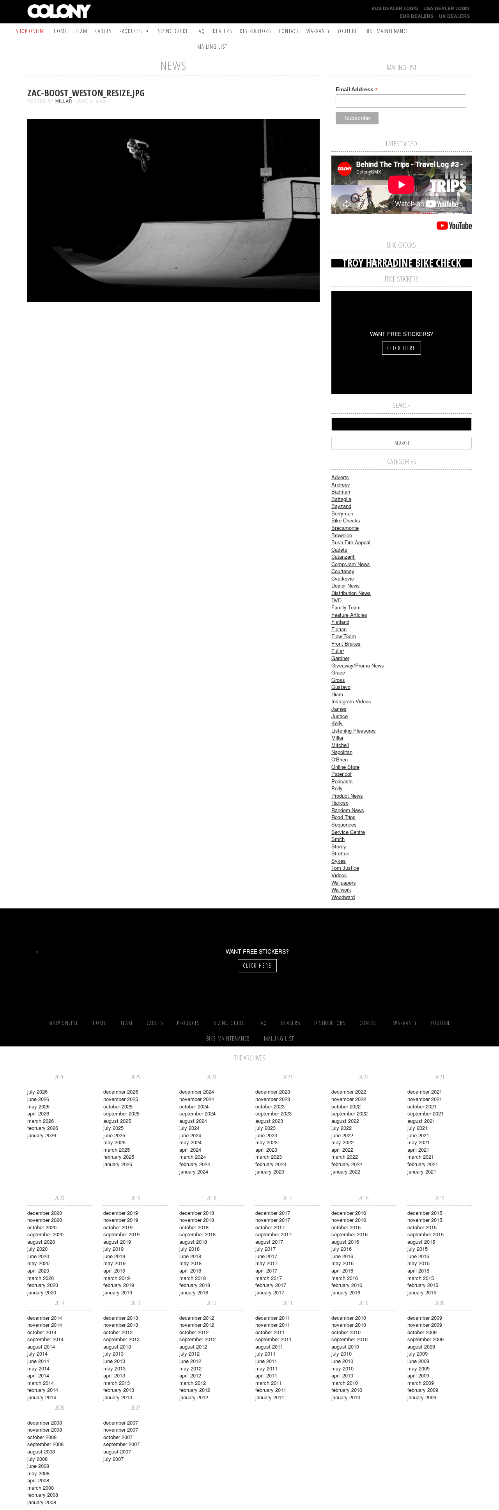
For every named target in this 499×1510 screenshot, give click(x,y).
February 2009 (422, 1389)
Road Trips (343, 817)
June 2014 (38, 1361)
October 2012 (194, 1332)
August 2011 (269, 1346)
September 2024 (197, 1113)
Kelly (337, 723)
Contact (289, 31)
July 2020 (37, 1248)
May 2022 (342, 1142)
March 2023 (268, 1156)
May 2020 (38, 1263)
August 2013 (117, 1346)
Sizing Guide (173, 31)
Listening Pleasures (353, 730)
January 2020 (41, 1292)
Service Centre (348, 832)
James (339, 708)
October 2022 (346, 1106)
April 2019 (114, 1270)
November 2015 (424, 1219)
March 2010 (344, 1382)
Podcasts (342, 781)
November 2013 (120, 1324)
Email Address (357, 89)
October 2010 (346, 1332)
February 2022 (346, 1164)
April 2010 (342, 1375)
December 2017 (272, 1212)
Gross (338, 679)
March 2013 (116, 1382)
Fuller (337, 651)
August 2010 (345, 1346)
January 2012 (193, 1397)
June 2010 (342, 1361)
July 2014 (37, 1353)
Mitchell (340, 745)
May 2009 (418, 1368)
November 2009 (424, 1324)
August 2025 (117, 1120)
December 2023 (272, 1091)
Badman (340, 491)
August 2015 (421, 1241)
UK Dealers (454, 15)
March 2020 (40, 1278)
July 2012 (189, 1353)
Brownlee (341, 535)
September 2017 (273, 1234)
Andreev (340, 484)
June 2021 (418, 1135)
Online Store (345, 766)
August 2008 (41, 1451)
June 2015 (418, 1256)
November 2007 (120, 1429)
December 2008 (44, 1422)
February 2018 (194, 1285)
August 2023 (269, 1120)
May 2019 (114, 1263)
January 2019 (117, 1292)
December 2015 (424, 1212)
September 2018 (197, 1234)
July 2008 (37, 1458)
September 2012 (197, 1339)
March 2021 (420, 1156)
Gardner (340, 658)
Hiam (337, 694)
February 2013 (118, 1389)
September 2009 (425, 1339)
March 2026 (40, 1120)
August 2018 (193, 1241)
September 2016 (349, 1234)
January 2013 (117, 1397)
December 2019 (120, 1212)
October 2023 (270, 1106)
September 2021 (425, 1113)
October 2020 (42, 1227)
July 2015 (417, 1248)
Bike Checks (345, 520)
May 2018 (190, 1263)
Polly (337, 788)
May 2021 (418, 1142)
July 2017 (265, 1248)
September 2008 (45, 1444)
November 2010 (348, 1324)
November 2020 (44, 1219)
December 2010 (348, 1317)
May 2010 (342, 1368)
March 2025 (116, 1149)
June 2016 (342, 1256)
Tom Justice (345, 867)
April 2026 (38, 1113)
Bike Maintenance (387, 31)
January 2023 (269, 1171)
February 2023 (270, 1164)
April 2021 (418, 1149)
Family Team (346, 607)
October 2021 (422, 1106)
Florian (339, 629)
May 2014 (38, 1368)
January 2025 (117, 1164)
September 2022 (349, 1113)
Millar (63, 101)
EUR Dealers (417, 15)
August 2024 (193, 1120)
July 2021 (417, 1127)
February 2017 (270, 1285)
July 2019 (113, 1248)
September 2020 (45, 1234)
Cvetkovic (342, 578)
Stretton (340, 853)
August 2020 (41, 1241)
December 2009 (424, 1317)
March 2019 (116, 1278)
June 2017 (266, 1256)
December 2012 (196, 1317)
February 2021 (422, 1164)
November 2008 (44, 1429)
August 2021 (421, 1120)
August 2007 (117, 1451)
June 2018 (190, 1256)
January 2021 (421, 1171)
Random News (347, 810)
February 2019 (118, 1285)
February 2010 (346, 1389)
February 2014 (42, 1389)
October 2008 (42, 1437)
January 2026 (41, 1135)
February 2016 (346, 1285)
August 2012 (193, 1346)
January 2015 (421, 1292)
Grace (338, 672)
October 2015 (422, 1227)
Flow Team (343, 636)
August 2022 (345, 1120)
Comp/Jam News (350, 564)
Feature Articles (349, 614)
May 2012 (190, 1368)
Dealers (222, 31)
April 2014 (38, 1375)
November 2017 (272, 1219)
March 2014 (40, 1382)
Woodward (343, 897)
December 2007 (120, 1422)
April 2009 (418, 1375)
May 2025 (114, 1142)
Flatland (340, 621)
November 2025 (120, 1099)
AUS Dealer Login (395, 8)
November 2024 (196, 1099)
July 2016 (341, 1248)
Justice (339, 716)
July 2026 (37, 1091)
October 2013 (118, 1332)
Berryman (342, 513)
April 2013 (114, 1375)
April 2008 (38, 1480)
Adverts (340, 477)
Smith (338, 839)
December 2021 (424, 1091)
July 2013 (113, 1353)
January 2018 (193, 1292)
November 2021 (424, 1099)
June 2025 (114, 1135)
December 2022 (348, 1091)
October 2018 (194, 1227)
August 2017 (269, 1241)
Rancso (340, 802)
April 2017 (266, 1270)
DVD (336, 600)
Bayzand (341, 506)
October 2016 (346, 1227)
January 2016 (345, 1292)
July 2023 (265, 1127)
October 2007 (118, 1437)
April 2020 (38, 1270)
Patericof (341, 773)
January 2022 (345, 1171)
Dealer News (345, 585)
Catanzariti (343, 556)
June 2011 (266, 1361)
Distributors (255, 31)
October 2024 (194, 1106)
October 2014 (42, 1332)
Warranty (318, 31)
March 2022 (344, 1156)
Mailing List (212, 46)
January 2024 (193, 1171)
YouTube (347, 31)
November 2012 (196, 1324)
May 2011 (266, 1368)
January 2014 (41, 1397)
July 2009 (417, 1353)
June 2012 (190, 1361)
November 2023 (272, 1099)
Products (130, 31)
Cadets (103, 31)
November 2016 (348, 1219)
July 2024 (189, 1127)
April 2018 (190, 1270)
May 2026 (38, 1106)
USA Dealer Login (446, 8)
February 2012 (194, 1389)
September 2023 (273, 1113)
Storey (338, 846)
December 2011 (272, 1317)
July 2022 (341, 1127)
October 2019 (118, 1227)
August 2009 (421, 1346)
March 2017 (268, 1278)
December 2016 (348, 1212)
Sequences (344, 824)
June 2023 (266, 1135)
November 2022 (348, 1099)
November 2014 (44, 1324)
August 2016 (345, 1241)
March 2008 (40, 1487)
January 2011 (269, 1397)
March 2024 (192, 1156)
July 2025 (113, 1127)
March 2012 (192, 1382)
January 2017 (269, 1292)
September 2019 (121, 1234)
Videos (339, 875)
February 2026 (42, 1127)
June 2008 (38, 1465)
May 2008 (38, 1473)
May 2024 (190, 1142)
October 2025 (118, 1106)
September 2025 (121, 1113)
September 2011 (273, 1339)
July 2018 (189, 1248)
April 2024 (190, 1149)
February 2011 (270, 1389)
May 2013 (114, 1368)
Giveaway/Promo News (357, 665)
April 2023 (266, 1149)
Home (60, 31)
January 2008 (41, 1502)
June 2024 (190, 1135)
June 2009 (418, 1361)
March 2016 (344, 1278)
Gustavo (340, 686)
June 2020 (38, 1256)
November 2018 (196, 1219)
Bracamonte (345, 527)
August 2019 (117, 1241)
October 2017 (270, 1227)
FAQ (200, 31)
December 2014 (44, 1317)
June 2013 (114, 1361)
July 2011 (265, 1353)
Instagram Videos (351, 701)
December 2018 (196, 1212)
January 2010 (345, 1397)
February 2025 (118, 1156)
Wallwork (341, 889)
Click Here (401, 348)
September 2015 (425, 1234)
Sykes (338, 860)
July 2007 (113, 1458)
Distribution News (351, 593)
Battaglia (341, 499)
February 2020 (42, 1285)
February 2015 (422, 1285)
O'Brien (339, 759)
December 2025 (120, 1091)
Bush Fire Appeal (350, 542)
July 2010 (341, 1353)
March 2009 (420, 1382)
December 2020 (44, 1212)
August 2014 (41, 1346)
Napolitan (341, 752)
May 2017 (266, 1263)
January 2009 (421, 1397)
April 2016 (342, 1270)
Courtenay (342, 571)
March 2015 (420, 1278)
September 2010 (349, 1339)
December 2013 (120, 1317)
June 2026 (38, 1099)
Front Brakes (346, 643)
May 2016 (342, 1263)
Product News (347, 795)
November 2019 (120, 1219)
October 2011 (270, 1332)
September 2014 (45, 1339)
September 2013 (121, 1339)
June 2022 (342, 1135)
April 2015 (418, 1270)
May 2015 (418, 1263)
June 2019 (114, 1256)
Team (81, 31)
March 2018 (192, 1278)
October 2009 (422, 1332)
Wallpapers (343, 882)
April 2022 (342, 1149)
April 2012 (190, 1375)
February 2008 (42, 1494)
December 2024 (196, 1091)
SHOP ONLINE (31, 31)
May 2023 (266, 1142)
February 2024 (194, 1164)
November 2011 (272, 1324)
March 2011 (268, 1382)
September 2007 (121, 1444)
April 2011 (266, 1375)
